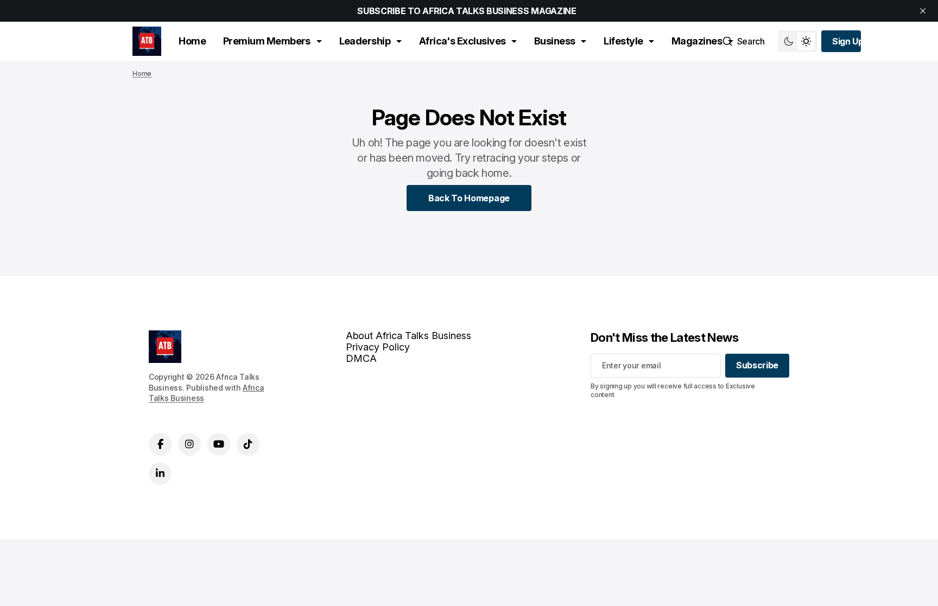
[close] (923, 11)
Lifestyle (623, 41)
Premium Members (266, 41)
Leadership (365, 41)
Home (192, 41)
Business (554, 41)
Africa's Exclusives (462, 41)
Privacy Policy (378, 347)
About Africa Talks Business (408, 335)
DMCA (361, 358)
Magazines (696, 41)
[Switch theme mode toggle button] (797, 41)
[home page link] (146, 41)
